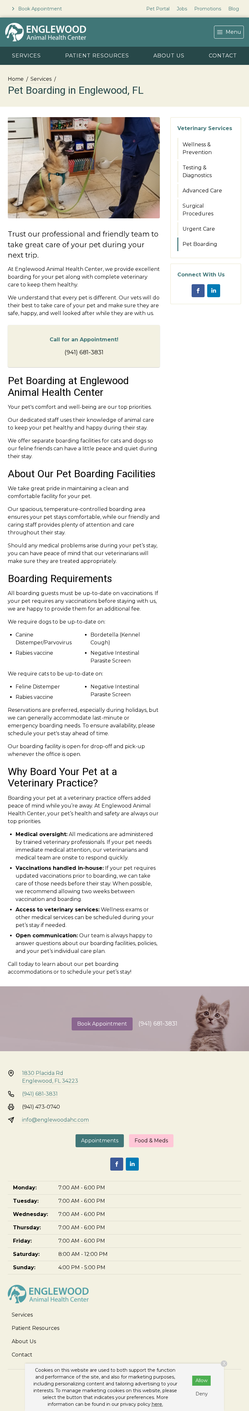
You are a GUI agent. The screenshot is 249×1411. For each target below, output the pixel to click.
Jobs (182, 9)
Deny (202, 1394)
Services (26, 56)
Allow (202, 1380)
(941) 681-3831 (84, 352)
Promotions (207, 9)
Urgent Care (199, 229)
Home (16, 79)
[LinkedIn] (213, 290)
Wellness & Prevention (197, 148)
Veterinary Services (204, 128)
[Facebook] (198, 290)
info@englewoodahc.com (55, 1120)
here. (157, 1404)
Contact (223, 56)
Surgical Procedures (198, 210)
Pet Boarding (200, 244)
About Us (168, 56)
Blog (233, 9)
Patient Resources (97, 56)
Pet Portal (158, 9)
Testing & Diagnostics (197, 171)
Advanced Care (202, 191)
